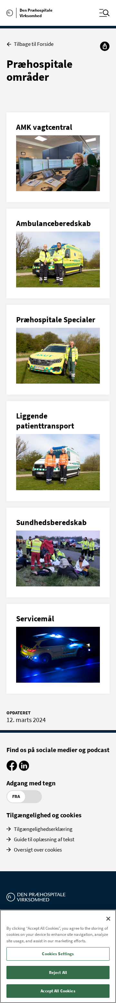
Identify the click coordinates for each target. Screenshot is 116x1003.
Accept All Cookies (58, 991)
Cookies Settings (58, 953)
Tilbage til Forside (33, 44)
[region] (58, 956)
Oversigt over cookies (38, 849)
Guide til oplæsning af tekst (44, 839)
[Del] (105, 46)
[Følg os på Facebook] (11, 768)
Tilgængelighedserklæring (43, 828)
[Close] (108, 919)
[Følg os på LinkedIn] (24, 768)
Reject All (58, 972)
